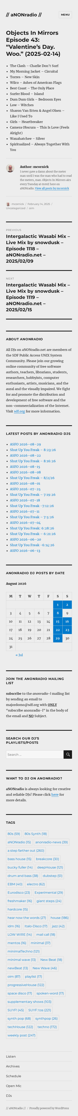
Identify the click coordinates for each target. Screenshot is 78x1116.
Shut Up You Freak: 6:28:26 (32, 528)
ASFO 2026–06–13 (25, 551)
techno (47, 1027)
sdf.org (19, 411)
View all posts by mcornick (52, 188)
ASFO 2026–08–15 (25, 467)
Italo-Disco (36, 926)
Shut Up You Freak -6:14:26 (32, 545)
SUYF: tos (39, 1010)
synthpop (46, 1018)
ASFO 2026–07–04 (25, 523)
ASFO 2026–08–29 (25, 444)
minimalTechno (24, 951)
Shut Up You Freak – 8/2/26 (32, 478)
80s (14, 834)
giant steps (49, 901)
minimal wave (22, 960)
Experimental (49, 892)
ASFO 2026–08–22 (25, 455)
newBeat (18, 968)
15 (57, 621)
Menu (65, 14)
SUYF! (16, 1010)
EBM (15, 884)
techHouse (20, 1027)
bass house (19, 859)
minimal (40, 943)
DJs (9, 1096)
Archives (13, 1066)
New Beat (51, 960)
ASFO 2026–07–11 (24, 511)
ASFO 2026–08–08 (25, 472)
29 (58, 638)
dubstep (52, 876)
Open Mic (13, 1086)
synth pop (19, 1018)
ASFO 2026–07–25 (25, 489)
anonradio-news (51, 842)
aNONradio (19, 842)
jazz (58, 926)
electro (36, 884)
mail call (45, 934)
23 (67, 630)
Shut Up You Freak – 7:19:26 (33, 495)
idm (14, 926)
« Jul (19, 655)
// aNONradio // (24, 15)
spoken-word (50, 993)
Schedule (13, 1076)
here (55, 795)
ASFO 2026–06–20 (25, 539)
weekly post (21, 1035)
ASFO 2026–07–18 (25, 500)
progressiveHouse (26, 985)
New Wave (45, 968)
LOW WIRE (20, 934)
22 (58, 630)
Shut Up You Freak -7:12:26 (32, 506)
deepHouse (50, 867)
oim (31, 208)
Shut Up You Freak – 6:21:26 (33, 534)
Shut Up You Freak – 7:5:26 (32, 517)
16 (67, 621)
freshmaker (20, 901)
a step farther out (26, 850)
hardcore (18, 909)
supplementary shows (29, 1002)
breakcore (47, 859)
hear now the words (27, 918)
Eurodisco (19, 892)
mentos (17, 943)
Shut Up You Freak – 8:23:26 (33, 450)
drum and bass (23, 876)
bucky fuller (20, 867)
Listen (11, 1056)
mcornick (18, 204)
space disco (20, 993)
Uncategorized (15, 208)
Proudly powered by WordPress (49, 1108)
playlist (33, 976)
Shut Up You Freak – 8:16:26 (33, 461)
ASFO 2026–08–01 (25, 483)
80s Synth (36, 834)
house (60, 918)
